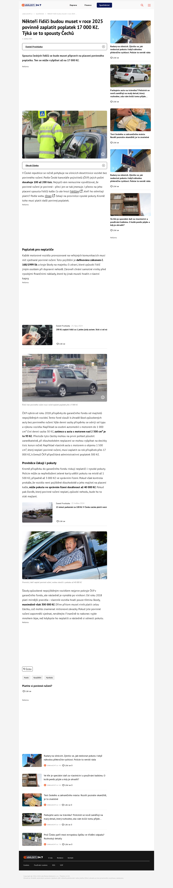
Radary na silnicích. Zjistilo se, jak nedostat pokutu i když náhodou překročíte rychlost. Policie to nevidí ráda (73, 757)
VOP (61, 865)
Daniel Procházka (34, 46)
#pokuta (49, 677)
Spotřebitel (104, 5)
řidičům (74, 191)
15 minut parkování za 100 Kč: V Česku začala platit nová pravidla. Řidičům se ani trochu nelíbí (81, 507)
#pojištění (37, 677)
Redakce (60, 858)
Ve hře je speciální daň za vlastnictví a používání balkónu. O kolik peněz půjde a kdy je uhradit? (74, 777)
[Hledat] (142, 5)
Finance (88, 5)
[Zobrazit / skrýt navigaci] (149, 5)
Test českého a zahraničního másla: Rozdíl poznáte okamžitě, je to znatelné (75, 797)
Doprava (73, 5)
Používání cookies (40, 865)
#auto (26, 677)
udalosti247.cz (27, 14)
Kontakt (70, 858)
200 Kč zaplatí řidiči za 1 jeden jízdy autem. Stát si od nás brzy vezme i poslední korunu (81, 329)
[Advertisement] (64, 86)
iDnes (48, 196)
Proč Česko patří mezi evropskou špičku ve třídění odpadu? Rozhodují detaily (74, 836)
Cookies (26, 865)
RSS (53, 865)
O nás (50, 858)
